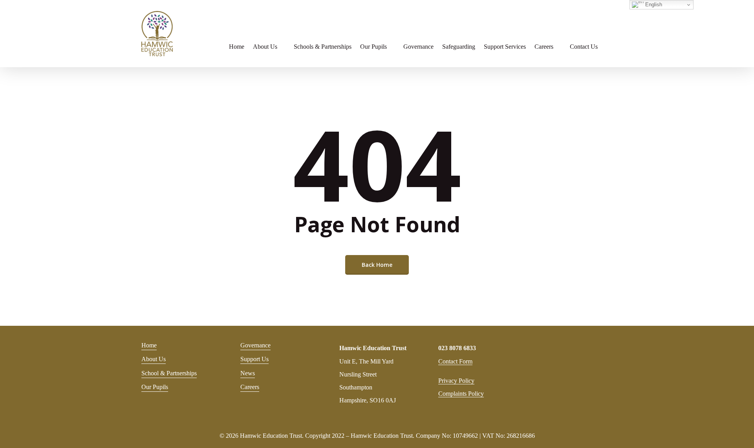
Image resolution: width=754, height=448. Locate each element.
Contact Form (455, 361)
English (653, 4)
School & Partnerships (169, 373)
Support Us (254, 359)
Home (149, 345)
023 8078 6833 (457, 348)
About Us (153, 359)
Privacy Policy (456, 380)
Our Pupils (154, 387)
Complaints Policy (461, 393)
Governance (255, 345)
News (247, 373)
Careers (249, 387)
